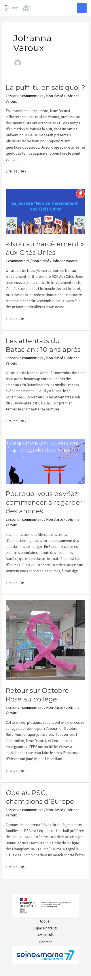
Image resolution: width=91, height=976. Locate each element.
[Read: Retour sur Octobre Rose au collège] (45, 640)
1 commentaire (18, 260)
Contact (45, 941)
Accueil (45, 921)
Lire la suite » (16, 171)
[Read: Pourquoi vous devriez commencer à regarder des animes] (45, 460)
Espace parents (45, 928)
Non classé (54, 95)
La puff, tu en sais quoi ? (45, 87)
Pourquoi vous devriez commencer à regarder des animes (44, 502)
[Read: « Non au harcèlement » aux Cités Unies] (45, 211)
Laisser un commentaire (25, 95)
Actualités (45, 935)
